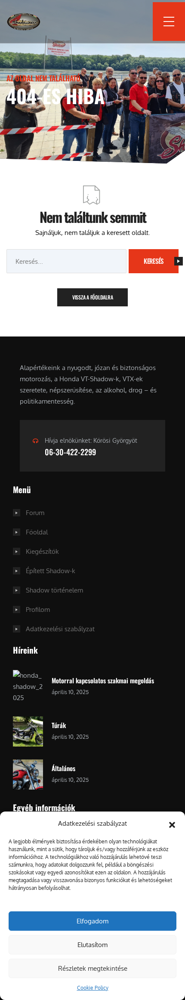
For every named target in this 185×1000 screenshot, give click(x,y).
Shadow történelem (54, 590)
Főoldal (37, 532)
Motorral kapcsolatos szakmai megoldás (103, 680)
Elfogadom (92, 921)
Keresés (153, 260)
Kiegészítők (42, 551)
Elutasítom (92, 945)
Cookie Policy (92, 988)
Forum (35, 513)
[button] (172, 823)
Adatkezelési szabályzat (60, 629)
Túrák (59, 725)
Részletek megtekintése (92, 968)
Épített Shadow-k (50, 571)
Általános (63, 768)
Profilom (38, 609)
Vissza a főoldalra (92, 297)
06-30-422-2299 (70, 451)
